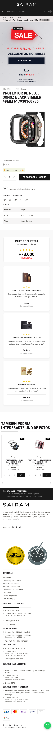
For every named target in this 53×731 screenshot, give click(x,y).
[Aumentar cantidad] (14, 177)
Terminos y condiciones (12, 580)
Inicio (5, 18)
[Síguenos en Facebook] (16, 527)
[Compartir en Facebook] (5, 200)
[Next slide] (50, 482)
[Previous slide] (3, 482)
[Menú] (2, 11)
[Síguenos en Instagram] (12, 527)
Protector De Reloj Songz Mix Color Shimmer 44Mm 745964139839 (39, 462)
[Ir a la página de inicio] (26, 4)
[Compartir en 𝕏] (10, 200)
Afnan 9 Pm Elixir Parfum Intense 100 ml (26, 290)
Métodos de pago (9, 599)
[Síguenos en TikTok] (20, 527)
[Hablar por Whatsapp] (47, 725)
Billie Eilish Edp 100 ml (26, 384)
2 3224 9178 (10, 683)
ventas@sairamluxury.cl (14, 659)
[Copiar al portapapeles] (26, 200)
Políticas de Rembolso (11, 587)
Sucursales (7, 577)
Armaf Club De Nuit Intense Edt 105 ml (26, 337)
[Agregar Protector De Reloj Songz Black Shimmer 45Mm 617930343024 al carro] (21, 475)
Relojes (12, 18)
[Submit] (38, 11)
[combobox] (23, 11)
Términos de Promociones (13, 590)
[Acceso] (44, 11)
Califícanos (7, 593)
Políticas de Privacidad (11, 583)
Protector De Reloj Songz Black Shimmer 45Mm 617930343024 (14, 462)
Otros (20, 18)
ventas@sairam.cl (12, 621)
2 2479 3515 (10, 624)
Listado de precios (10, 596)
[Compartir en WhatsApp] (15, 200)
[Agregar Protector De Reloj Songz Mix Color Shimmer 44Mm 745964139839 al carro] (47, 475)
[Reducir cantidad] (5, 177)
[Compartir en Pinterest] (21, 200)
